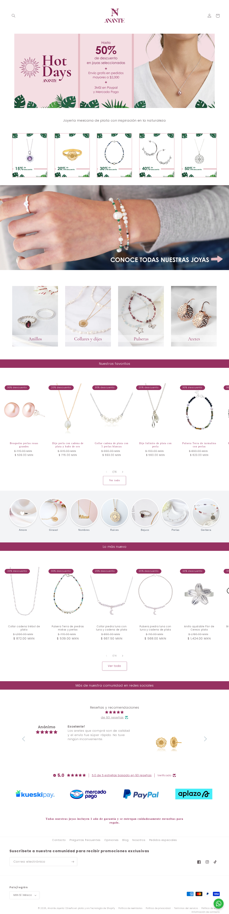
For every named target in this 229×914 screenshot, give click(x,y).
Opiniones (111, 840)
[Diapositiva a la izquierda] (106, 472)
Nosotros (138, 840)
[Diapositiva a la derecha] (122, 472)
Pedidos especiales (163, 840)
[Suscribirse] (73, 861)
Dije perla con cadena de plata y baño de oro (68, 445)
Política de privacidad (158, 908)
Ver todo (114, 480)
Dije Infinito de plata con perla (155, 445)
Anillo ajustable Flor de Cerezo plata (199, 628)
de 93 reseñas (112, 717)
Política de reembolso (130, 908)
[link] (35, 794)
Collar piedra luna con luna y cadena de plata (111, 628)
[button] (13, 16)
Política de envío (210, 908)
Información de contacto (206, 912)
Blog (125, 840)
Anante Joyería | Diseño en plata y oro (69, 908)
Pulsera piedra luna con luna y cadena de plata (155, 628)
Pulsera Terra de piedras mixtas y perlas (68, 628)
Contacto (59, 840)
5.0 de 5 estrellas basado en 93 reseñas (122, 775)
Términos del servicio (186, 908)
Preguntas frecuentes (85, 840)
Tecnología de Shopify (102, 908)
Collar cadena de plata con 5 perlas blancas (111, 445)
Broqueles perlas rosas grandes (24, 445)
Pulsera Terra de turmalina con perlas (199, 445)
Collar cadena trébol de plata (24, 628)
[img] (114, 712)
